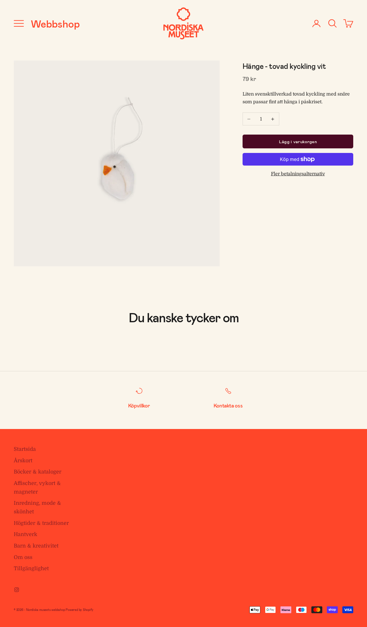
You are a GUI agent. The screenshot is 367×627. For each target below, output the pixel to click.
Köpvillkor (139, 405)
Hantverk (25, 534)
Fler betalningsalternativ (298, 173)
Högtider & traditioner (41, 523)
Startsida (25, 449)
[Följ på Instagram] (16, 590)
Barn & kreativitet (36, 546)
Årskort (23, 460)
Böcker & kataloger (37, 472)
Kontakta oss (228, 405)
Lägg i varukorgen (298, 141)
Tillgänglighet (31, 568)
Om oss (23, 557)
